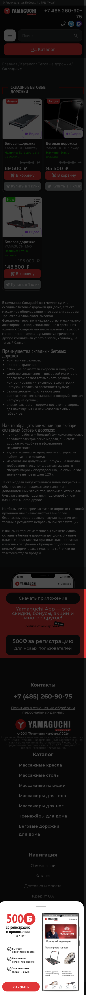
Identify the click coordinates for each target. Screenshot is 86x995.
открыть (21, 986)
